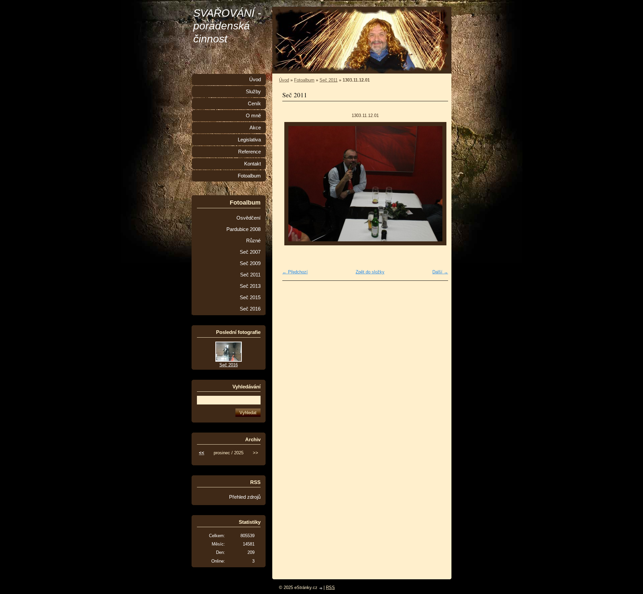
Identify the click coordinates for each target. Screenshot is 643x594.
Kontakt (252, 163)
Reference (249, 151)
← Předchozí (295, 271)
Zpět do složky (370, 271)
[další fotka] (437, 183)
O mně (253, 115)
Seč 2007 (250, 252)
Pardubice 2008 (243, 229)
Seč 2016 (250, 309)
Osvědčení (248, 218)
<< (201, 452)
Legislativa (249, 139)
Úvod (284, 80)
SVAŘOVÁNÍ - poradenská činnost (227, 26)
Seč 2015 (250, 297)
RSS (330, 587)
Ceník (254, 103)
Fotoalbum (304, 80)
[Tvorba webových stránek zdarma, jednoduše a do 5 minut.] (321, 588)
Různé (253, 240)
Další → (440, 271)
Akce (255, 127)
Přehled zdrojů (245, 497)
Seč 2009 (250, 263)
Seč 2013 (250, 286)
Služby (253, 91)
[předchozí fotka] (293, 183)
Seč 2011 (328, 80)
